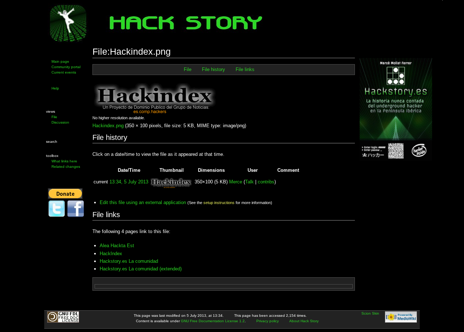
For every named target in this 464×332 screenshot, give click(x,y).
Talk (249, 181)
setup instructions (219, 202)
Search (51, 142)
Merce (235, 181)
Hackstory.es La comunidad (129, 261)
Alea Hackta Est (117, 245)
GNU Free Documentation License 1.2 (213, 321)
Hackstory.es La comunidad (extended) (141, 268)
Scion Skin (370, 313)
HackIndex (111, 253)
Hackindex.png (108, 125)
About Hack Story (304, 321)
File (54, 117)
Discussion (60, 122)
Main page (60, 61)
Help (55, 88)
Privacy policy (267, 321)
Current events (63, 72)
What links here (64, 161)
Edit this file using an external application (143, 202)
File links (245, 69)
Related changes (65, 167)
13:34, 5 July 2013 (128, 181)
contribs (266, 181)
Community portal (65, 67)
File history (213, 69)
